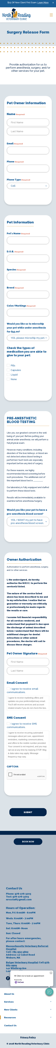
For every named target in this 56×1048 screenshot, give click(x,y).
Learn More (43, 2)
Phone (15, 161)
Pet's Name (18, 233)
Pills (13, 365)
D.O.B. (15, 251)
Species (16, 269)
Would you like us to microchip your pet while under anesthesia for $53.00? (26, 327)
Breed (15, 287)
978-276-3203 (23, 893)
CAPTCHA (12, 766)
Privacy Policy (28, 1037)
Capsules (16, 370)
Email (15, 143)
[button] (49, 992)
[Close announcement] (53, 3)
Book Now (28, 841)
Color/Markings (21, 305)
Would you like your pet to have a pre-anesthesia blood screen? (27, 511)
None (14, 379)
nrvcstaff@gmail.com (19, 899)
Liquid (14, 374)
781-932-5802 (20, 951)
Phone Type (18, 179)
